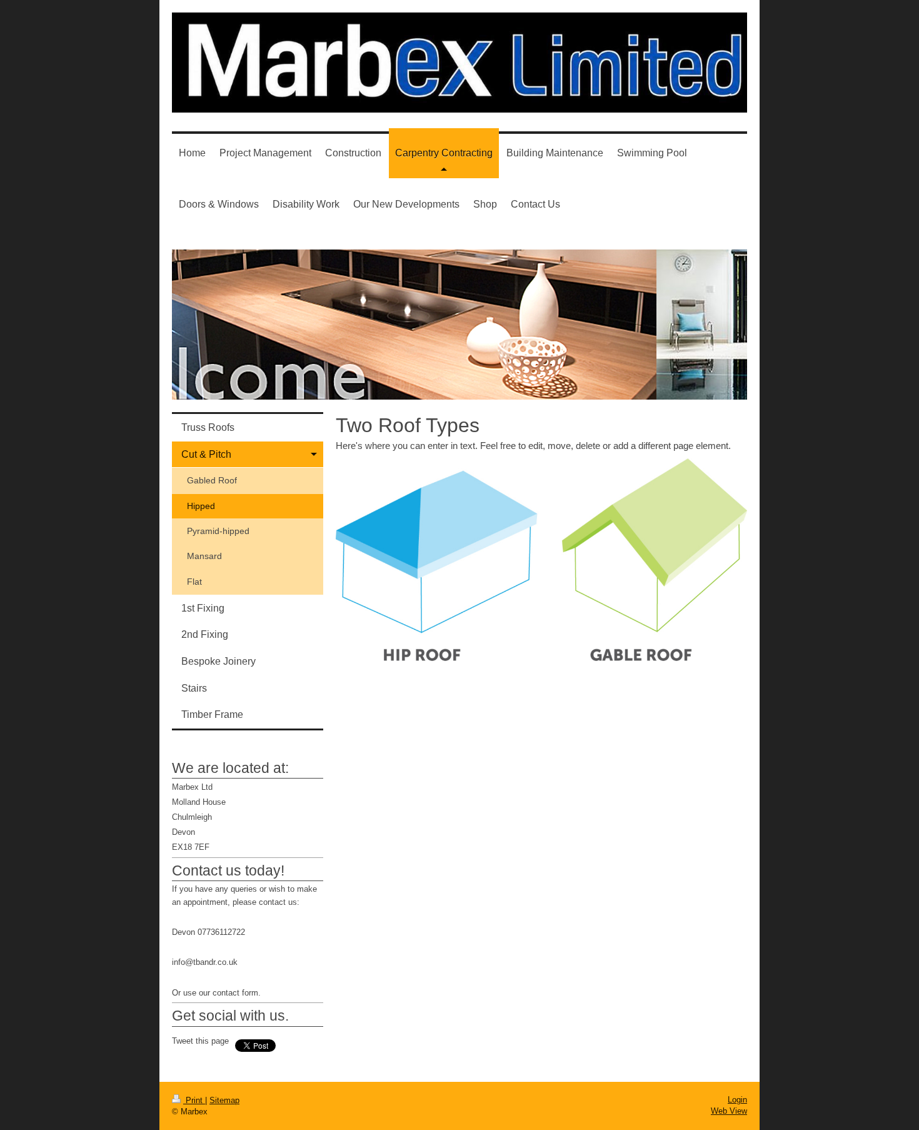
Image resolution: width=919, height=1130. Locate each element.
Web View (729, 1111)
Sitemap (224, 1100)
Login (737, 1099)
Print (194, 1100)
